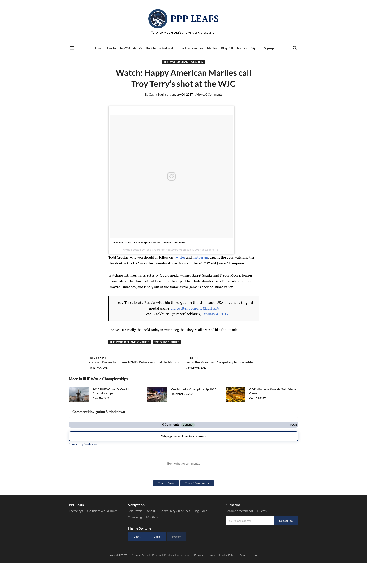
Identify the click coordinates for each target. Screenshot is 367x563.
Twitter (179, 257)
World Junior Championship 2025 (193, 389)
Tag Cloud (200, 511)
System (176, 536)
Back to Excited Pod (159, 48)
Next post (193, 357)
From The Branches (190, 48)
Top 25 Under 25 (131, 48)
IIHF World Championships (183, 61)
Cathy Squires (156, 94)
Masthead (153, 517)
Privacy (198, 555)
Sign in (255, 48)
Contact (256, 555)
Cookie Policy (227, 555)
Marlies (212, 48)
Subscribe (286, 520)
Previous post (99, 357)
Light (137, 536)
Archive (242, 48)
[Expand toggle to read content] (292, 412)
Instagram (200, 257)
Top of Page (166, 483)
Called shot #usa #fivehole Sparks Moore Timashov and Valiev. (149, 242)
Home (97, 48)
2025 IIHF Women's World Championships (111, 391)
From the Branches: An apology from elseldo (219, 362)
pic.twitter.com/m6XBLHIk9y (195, 308)
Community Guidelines (175, 511)
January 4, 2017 (215, 313)
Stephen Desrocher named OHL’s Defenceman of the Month (134, 362)
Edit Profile (135, 511)
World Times (109, 511)
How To (111, 48)
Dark (156, 536)
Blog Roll (227, 48)
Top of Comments (197, 483)
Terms (211, 555)
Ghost (186, 555)
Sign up (269, 48)
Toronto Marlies (166, 342)
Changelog (135, 517)
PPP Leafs (195, 18)
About (151, 511)
